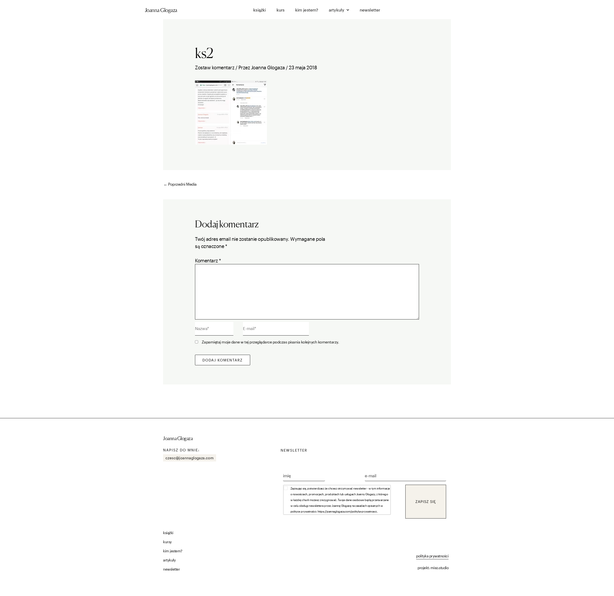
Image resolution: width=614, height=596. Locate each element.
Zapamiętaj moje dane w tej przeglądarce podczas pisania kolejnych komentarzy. (270, 342)
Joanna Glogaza (161, 10)
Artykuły (336, 9)
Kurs (281, 9)
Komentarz (208, 260)
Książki (259, 9)
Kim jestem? (306, 9)
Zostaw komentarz (214, 67)
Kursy (167, 542)
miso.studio (440, 568)
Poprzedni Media (180, 184)
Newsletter (370, 9)
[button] (344, 500)
